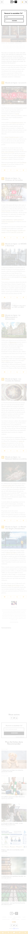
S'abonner (14, 20)
